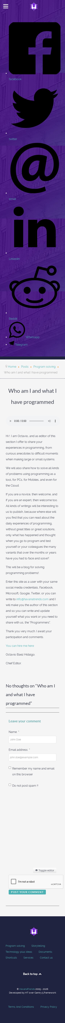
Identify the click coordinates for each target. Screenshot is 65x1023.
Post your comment (27, 892)
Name (14, 732)
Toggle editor (46, 870)
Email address (19, 749)
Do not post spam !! (25, 785)
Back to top (30, 973)
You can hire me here (20, 646)
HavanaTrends (27, 989)
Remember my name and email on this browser (33, 771)
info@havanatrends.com (32, 599)
